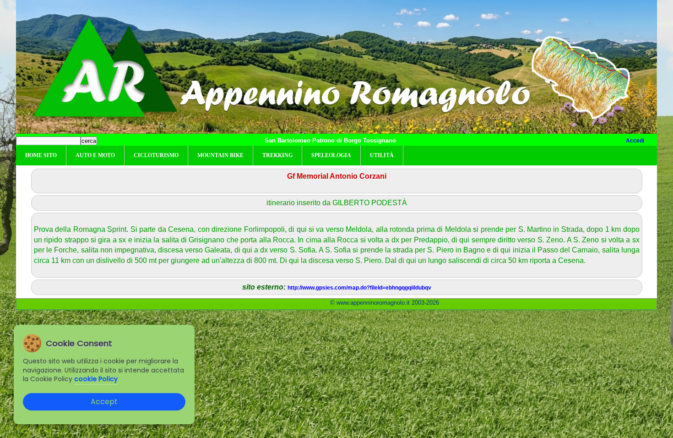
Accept (104, 401)
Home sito (41, 155)
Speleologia (331, 155)
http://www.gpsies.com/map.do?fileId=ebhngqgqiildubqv (359, 288)
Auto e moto (95, 155)
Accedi (635, 140)
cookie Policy (96, 378)
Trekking (277, 155)
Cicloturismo (156, 155)
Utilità (382, 155)
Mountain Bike (220, 155)
